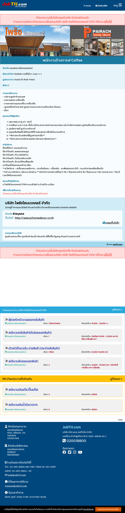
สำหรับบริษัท (102, 5)
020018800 (76, 440)
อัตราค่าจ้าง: (95, 323)
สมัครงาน (17, 432)
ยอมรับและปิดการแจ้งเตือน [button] (108, 509)
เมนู (116, 5)
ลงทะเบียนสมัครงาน (15, 429)
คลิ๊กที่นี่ (108, 22)
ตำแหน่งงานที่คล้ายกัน (19, 379)
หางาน (88, 5)
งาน (23, 432)
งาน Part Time (13, 438)
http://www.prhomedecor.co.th (34, 218)
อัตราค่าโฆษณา (13, 454)
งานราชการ (11, 435)
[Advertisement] (62, 283)
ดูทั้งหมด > (117, 309)
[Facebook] (64, 453)
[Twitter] (69, 453)
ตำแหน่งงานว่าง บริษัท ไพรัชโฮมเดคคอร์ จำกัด (25, 310)
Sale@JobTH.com (17, 475)
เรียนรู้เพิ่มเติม (88, 509)
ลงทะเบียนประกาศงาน (15, 449)
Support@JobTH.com (16, 486)
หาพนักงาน (11, 452)
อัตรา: (51, 323)
